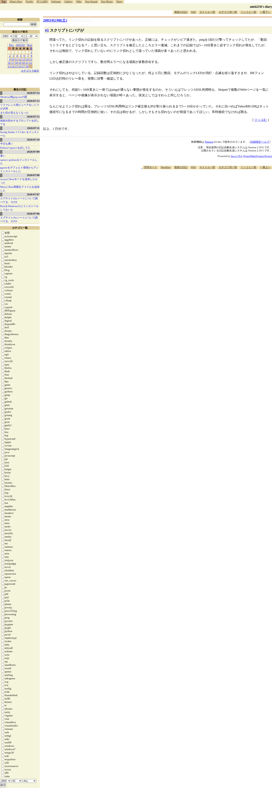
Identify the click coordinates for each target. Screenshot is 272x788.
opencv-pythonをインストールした (18, 161)
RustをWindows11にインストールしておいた (19, 208)
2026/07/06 (33, 213)
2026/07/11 (33, 128)
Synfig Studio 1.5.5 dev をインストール (19, 134)
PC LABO (42, 1)
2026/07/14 (33, 93)
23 (9, 66)
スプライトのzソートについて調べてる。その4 (19, 200)
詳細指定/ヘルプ (259, 141)
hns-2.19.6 (236, 156)
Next (29, 44)
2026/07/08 (33, 175)
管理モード (150, 167)
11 (16, 59)
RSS (193, 12)
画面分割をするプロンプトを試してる (19, 122)
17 (12, 62)
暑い (2, 155)
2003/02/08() (55, 20)
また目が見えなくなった (14, 112)
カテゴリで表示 (30, 70)
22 (30, 62)
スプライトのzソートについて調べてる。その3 (19, 219)
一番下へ (265, 12)
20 (23, 62)
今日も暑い (6, 143)
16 (9, 62)
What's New (16, 1)
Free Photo (107, 1)
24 (12, 66)
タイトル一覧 (207, 12)
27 (23, 66)
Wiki (78, 1)
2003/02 (20, 44)
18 (16, 62)
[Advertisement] (199, 181)
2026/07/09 (33, 151)
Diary (119, 1)
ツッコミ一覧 (248, 12)
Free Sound (91, 1)
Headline (166, 167)
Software (56, 1)
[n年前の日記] (80, 20)
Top (4, 1)
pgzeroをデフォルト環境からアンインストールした (19, 169)
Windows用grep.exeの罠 (13, 96)
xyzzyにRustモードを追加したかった (19, 181)
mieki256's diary (261, 6)
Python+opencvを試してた (15, 147)
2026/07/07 (33, 194)
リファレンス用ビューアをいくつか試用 (19, 106)
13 (23, 59)
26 (20, 66)
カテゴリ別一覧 (228, 12)
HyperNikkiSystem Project (257, 156)
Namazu (209, 141)
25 (16, 66)
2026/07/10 (33, 139)
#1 (47, 30)
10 (12, 59)
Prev (11, 44)
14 (27, 59)
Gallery (68, 1)
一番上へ (265, 167)
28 (27, 66)
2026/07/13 (33, 100)
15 (30, 59)
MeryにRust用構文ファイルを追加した (19, 188)
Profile (29, 1)
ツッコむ (260, 119)
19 (20, 62)
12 (20, 59)
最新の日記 (180, 12)
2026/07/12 (33, 116)
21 (27, 62)
